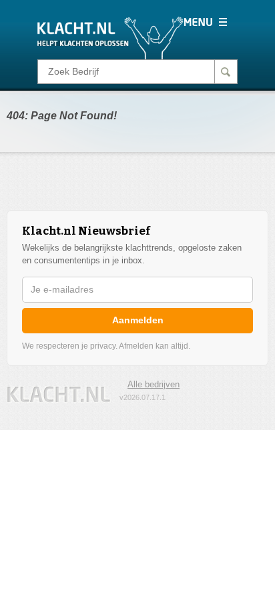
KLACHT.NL (59, 394)
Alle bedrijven (153, 384)
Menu (205, 22)
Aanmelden (138, 320)
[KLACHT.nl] (110, 37)
